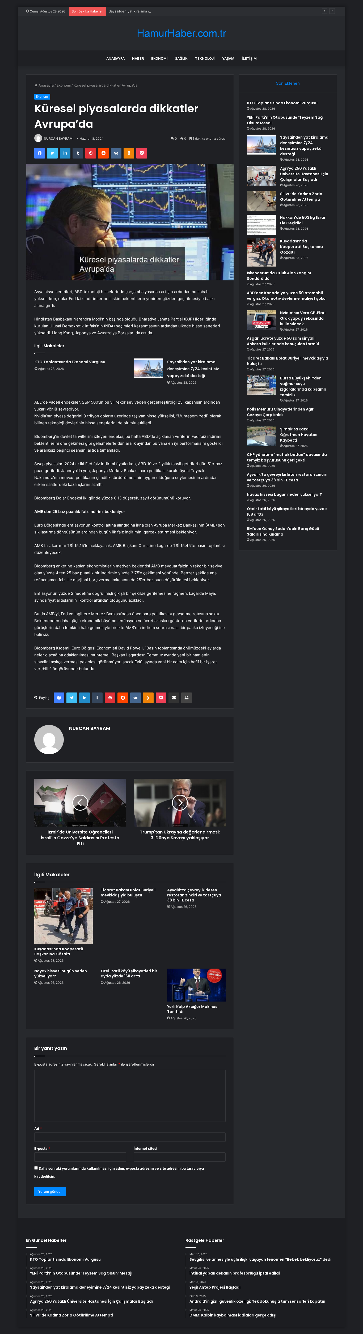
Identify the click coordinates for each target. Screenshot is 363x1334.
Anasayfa (115, 58)
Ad (38, 1128)
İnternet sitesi (145, 1148)
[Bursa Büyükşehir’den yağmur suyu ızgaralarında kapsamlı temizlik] (261, 385)
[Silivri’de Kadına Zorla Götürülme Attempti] (261, 201)
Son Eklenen (288, 83)
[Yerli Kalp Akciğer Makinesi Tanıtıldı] (196, 985)
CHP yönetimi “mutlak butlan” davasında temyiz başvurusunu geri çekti (287, 457)
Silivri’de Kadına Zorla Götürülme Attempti (301, 196)
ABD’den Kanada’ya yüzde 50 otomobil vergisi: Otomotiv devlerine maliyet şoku (286, 295)
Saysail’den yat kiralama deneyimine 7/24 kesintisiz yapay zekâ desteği (167, 11)
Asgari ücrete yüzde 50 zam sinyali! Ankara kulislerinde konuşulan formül (283, 341)
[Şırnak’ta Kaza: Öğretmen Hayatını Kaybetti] (261, 436)
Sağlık (181, 58)
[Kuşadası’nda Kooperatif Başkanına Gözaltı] (63, 916)
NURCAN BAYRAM (58, 138)
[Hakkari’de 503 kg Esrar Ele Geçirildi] (261, 225)
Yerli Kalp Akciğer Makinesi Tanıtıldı (192, 1009)
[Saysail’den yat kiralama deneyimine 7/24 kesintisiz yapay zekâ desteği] (148, 368)
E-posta (42, 1148)
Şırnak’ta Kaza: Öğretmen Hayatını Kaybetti (298, 434)
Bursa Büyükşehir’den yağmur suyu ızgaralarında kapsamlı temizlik (303, 386)
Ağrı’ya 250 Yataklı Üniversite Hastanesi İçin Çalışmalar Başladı (304, 174)
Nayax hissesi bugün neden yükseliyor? (60, 973)
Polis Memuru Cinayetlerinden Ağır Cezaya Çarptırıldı (280, 412)
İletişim (249, 58)
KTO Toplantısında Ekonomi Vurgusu (70, 362)
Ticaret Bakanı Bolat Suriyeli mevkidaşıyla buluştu (128, 892)
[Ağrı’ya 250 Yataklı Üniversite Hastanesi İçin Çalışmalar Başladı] (261, 176)
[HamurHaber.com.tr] (181, 33)
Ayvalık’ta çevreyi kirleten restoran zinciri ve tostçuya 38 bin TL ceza (194, 895)
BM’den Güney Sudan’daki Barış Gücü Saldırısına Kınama (283, 531)
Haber (138, 58)
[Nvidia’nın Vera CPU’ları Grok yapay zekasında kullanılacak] (261, 320)
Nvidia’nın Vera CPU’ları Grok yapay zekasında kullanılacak (303, 318)
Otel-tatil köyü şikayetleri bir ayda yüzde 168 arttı (129, 973)
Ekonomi (159, 58)
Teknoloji (205, 58)
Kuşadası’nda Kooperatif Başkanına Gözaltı (58, 951)
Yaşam (228, 58)
